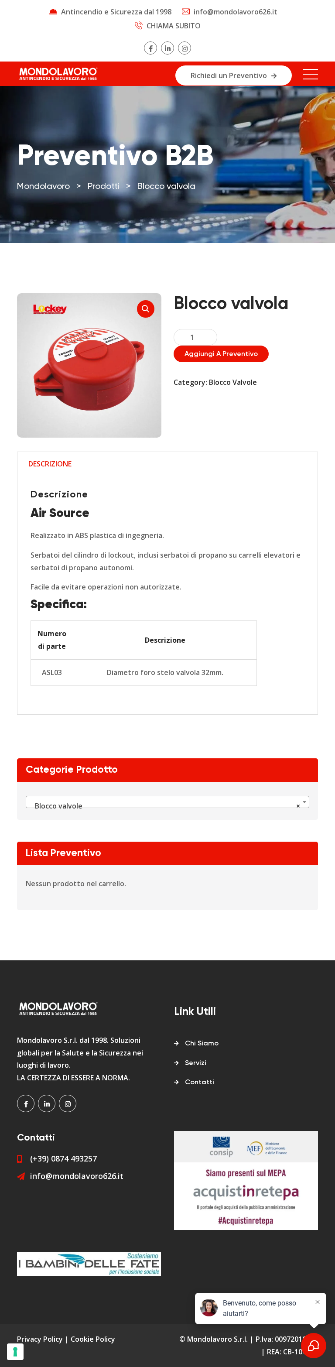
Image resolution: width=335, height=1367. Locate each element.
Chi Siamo (202, 1043)
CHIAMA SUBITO (174, 26)
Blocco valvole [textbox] (165, 806)
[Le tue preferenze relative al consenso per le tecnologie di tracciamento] (15, 1351)
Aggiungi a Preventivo (221, 354)
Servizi (195, 1063)
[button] (145, 309)
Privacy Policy (40, 1339)
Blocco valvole (233, 382)
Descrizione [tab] (50, 464)
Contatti (199, 1082)
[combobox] (167, 802)
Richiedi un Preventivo (229, 75)
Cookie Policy (93, 1339)
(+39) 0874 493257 (63, 1158)
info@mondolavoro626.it (235, 12)
